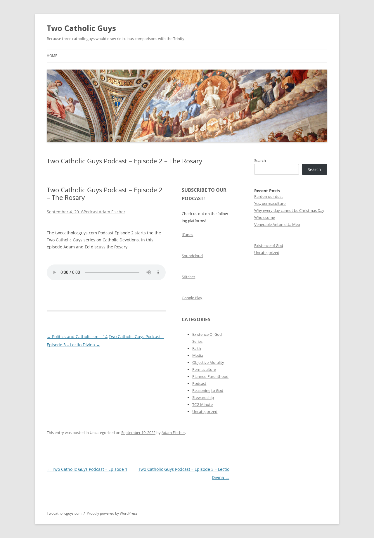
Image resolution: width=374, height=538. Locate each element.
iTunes (187, 234)
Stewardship (203, 397)
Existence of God (268, 245)
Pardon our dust (268, 196)
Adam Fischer (112, 211)
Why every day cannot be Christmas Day (289, 210)
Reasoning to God (207, 390)
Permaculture (204, 369)
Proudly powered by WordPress (112, 513)
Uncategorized (204, 411)
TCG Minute (202, 404)
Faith (196, 348)
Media (197, 355)
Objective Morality (208, 362)
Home (52, 55)
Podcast (91, 211)
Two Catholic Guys (81, 28)
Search (260, 160)
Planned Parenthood (210, 376)
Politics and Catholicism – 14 (77, 336)
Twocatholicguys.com (64, 513)
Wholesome (264, 217)
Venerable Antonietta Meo (277, 224)
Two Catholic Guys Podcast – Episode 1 (87, 469)
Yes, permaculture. (270, 203)
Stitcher (188, 276)
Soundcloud (192, 255)
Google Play (192, 297)
